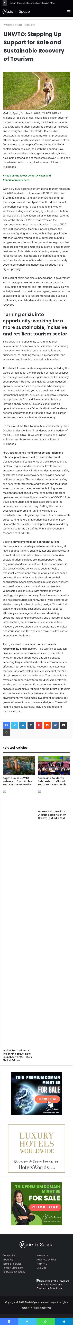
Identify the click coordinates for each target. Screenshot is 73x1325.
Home (9, 24)
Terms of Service (12, 1263)
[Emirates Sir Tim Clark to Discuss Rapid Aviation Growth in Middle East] (54, 799)
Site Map (41, 1267)
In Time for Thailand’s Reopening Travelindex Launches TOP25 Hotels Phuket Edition (17, 1055)
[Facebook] (6, 725)
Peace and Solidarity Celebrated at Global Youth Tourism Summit (52, 781)
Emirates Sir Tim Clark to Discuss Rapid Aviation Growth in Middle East (53, 815)
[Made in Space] (16, 11)
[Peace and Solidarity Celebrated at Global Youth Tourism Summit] (54, 765)
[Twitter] (14, 725)
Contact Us (9, 1255)
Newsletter (42, 1255)
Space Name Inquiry (14, 1271)
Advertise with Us (46, 1259)
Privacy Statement (13, 1267)
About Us (8, 1259)
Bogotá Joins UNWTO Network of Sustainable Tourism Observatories (17, 781)
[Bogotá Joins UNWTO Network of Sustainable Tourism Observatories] (19, 765)
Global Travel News (25, 24)
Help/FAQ (41, 1263)
